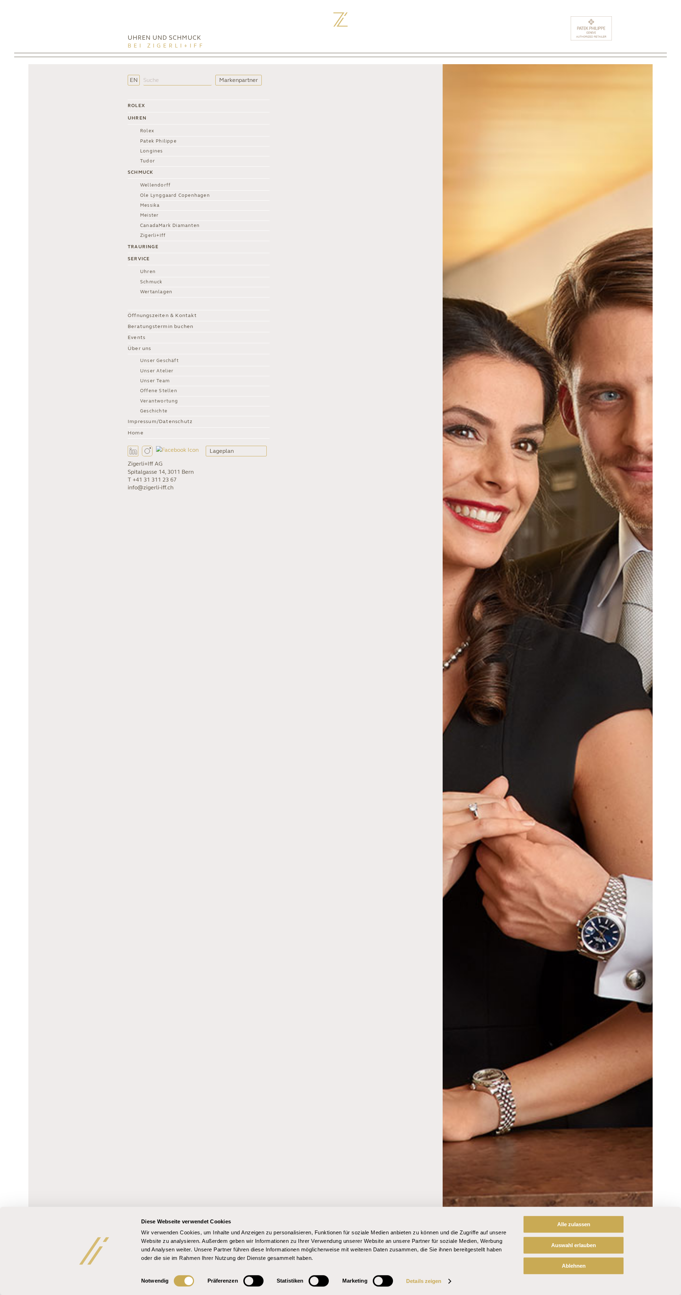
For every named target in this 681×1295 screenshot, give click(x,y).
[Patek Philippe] (592, 28)
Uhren (137, 118)
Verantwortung (159, 401)
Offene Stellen (158, 391)
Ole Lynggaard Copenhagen (175, 195)
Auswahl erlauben (573, 1245)
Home (136, 433)
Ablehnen (574, 1266)
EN (134, 80)
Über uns (139, 348)
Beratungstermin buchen (160, 326)
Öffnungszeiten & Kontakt (162, 315)
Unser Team (155, 381)
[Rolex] (640, 28)
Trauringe (143, 247)
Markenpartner (238, 80)
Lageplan (222, 451)
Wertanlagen (156, 292)
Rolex (136, 106)
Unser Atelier (157, 371)
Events (136, 337)
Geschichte (153, 411)
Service (139, 259)
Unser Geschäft (159, 360)
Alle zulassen (573, 1224)
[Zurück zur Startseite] (340, 19)
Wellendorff (155, 185)
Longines (151, 151)
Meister (149, 215)
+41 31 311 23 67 (155, 479)
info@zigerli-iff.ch (150, 487)
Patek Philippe (158, 141)
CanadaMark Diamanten (170, 225)
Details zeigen (423, 1281)
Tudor (147, 161)
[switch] (253, 1280)
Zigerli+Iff (153, 235)
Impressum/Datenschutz (160, 421)
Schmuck (140, 172)
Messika (150, 205)
